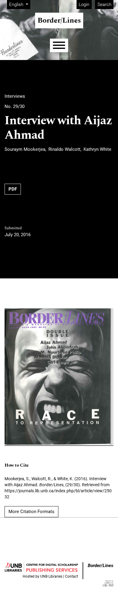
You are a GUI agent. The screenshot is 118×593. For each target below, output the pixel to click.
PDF (12, 189)
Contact (71, 576)
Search (104, 4)
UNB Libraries (51, 576)
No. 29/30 (15, 106)
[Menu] (59, 45)
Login (84, 4)
